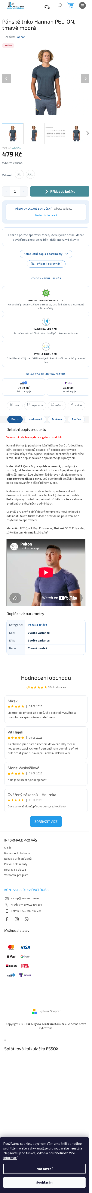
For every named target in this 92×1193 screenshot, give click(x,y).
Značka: (15, 37)
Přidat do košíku (62, 191)
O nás (8, 848)
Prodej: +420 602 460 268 (26, 905)
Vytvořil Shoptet (50, 1011)
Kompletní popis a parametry (43, 254)
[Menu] (82, 5)
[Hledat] (60, 5)
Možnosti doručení (46, 215)
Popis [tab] (15, 419)
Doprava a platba (15, 870)
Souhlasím (44, 1182)
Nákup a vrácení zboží (18, 859)
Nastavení (44, 1168)
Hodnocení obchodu (46, 677)
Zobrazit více (46, 821)
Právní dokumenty (15, 864)
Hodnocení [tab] (35, 419)
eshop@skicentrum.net (26, 898)
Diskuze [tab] (57, 419)
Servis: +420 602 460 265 (26, 911)
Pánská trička (37, 625)
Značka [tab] (76, 419)
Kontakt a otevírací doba (26, 890)
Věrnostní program (16, 875)
